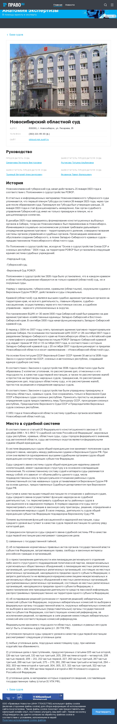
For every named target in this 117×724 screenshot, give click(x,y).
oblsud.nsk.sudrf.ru (39, 139)
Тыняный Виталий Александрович (24, 174)
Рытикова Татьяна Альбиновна (77, 162)
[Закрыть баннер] (61, 695)
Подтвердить (103, 711)
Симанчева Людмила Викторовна (24, 162)
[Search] (105, 5)
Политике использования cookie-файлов (24, 720)
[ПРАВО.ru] (13, 5)
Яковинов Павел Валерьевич (76, 174)
